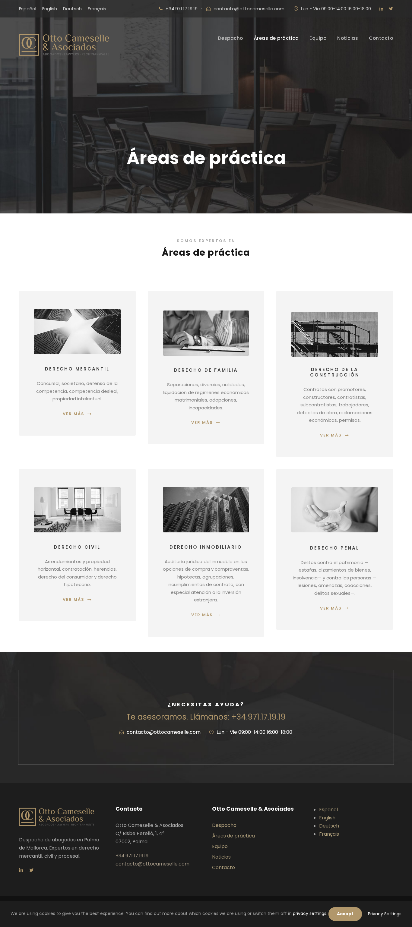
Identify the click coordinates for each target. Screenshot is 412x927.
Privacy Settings (384, 914)
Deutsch (329, 825)
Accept (345, 914)
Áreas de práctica (276, 38)
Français (329, 834)
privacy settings (309, 913)
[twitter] (391, 8)
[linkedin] (381, 8)
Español (328, 809)
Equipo (317, 38)
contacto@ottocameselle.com (249, 8)
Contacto (381, 38)
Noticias (347, 38)
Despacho (230, 38)
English (327, 817)
